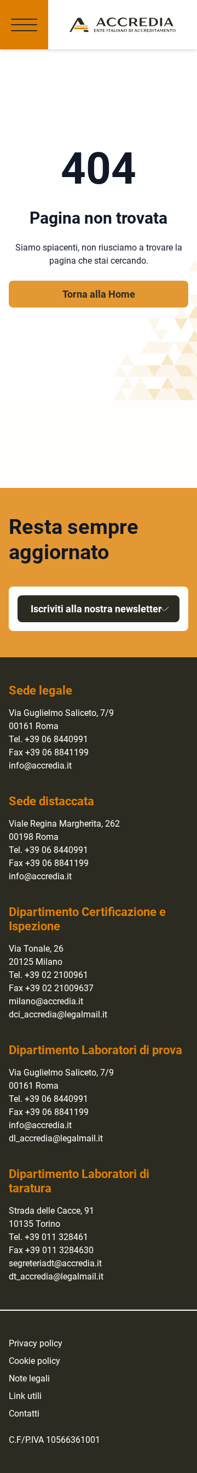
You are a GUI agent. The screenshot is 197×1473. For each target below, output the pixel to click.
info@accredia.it (40, 765)
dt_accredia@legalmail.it (56, 1276)
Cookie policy (34, 1361)
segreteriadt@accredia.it (55, 1263)
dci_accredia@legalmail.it (58, 1014)
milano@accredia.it (46, 1001)
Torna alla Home (98, 294)
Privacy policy (35, 1343)
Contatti (24, 1413)
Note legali (29, 1378)
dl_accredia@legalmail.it (56, 1138)
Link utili (25, 1396)
